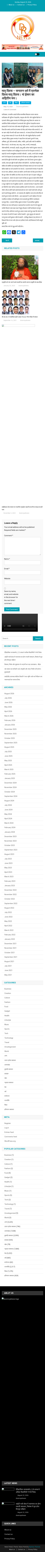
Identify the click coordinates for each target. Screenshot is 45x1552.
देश (10, 103)
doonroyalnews (22, 106)
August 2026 (9, 694)
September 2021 (10, 957)
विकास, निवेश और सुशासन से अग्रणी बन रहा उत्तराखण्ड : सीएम (22, 664)
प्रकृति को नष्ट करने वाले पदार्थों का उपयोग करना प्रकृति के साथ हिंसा (22, 282)
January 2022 (9, 939)
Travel (6, 1042)
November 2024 (10, 787)
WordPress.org (10, 1141)
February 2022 (9, 935)
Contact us (21, 5)
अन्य (4, 103)
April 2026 (8, 711)
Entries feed (9, 1132)
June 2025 (8, 756)
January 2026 (9, 725)
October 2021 (9, 953)
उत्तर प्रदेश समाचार (10, 1060)
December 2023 (10, 836)
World (6, 1051)
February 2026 (9, 720)
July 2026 (8, 698)
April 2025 (8, 765)
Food (6, 1007)
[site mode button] (37, 54)
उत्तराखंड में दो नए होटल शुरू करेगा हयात (39, 240)
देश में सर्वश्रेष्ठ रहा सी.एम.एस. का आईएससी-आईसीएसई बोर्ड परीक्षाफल (9, 240)
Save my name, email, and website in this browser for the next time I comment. (11, 597)
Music (6, 1024)
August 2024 (9, 801)
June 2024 (8, 810)
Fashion (7, 1002)
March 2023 (8, 877)
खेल (5, 1078)
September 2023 (10, 850)
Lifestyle (7, 1020)
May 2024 (8, 814)
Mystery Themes (34, 1547)
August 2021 (9, 961)
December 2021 (10, 944)
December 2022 (10, 890)
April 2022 (8, 926)
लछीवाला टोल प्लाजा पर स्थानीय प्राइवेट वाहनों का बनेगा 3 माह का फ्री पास (22, 508)
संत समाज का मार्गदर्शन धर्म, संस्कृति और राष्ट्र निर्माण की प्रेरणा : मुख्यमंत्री (23, 670)
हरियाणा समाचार (25, 103)
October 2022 (9, 899)
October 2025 (9, 738)
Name (7, 559)
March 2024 (8, 823)
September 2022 (10, 903)
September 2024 (10, 796)
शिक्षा (16, 103)
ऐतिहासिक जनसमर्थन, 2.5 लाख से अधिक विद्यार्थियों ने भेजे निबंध (23, 652)
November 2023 (10, 841)
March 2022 (8, 930)
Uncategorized (10, 1047)
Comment (8, 536)
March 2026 (8, 716)
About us (11, 5)
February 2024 (9, 827)
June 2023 (8, 863)
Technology (8, 1038)
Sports (6, 1029)
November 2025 (10, 734)
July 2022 (8, 912)
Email (7, 569)
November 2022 (10, 894)
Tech (6, 1033)
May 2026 (8, 707)
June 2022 (8, 917)
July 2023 (8, 859)
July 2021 (8, 966)
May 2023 (8, 868)
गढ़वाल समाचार (8, 1082)
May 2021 (8, 975)
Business (7, 989)
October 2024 (9, 792)
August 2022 (9, 908)
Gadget (7, 1011)
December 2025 (10, 729)
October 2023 (9, 845)
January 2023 (9, 886)
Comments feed (10, 1137)
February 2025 (9, 774)
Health (6, 1016)
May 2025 (8, 761)
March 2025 (8, 769)
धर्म (5, 1091)
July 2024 (8, 805)
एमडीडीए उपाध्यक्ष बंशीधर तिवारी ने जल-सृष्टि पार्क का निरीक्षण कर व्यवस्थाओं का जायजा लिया (23, 678)
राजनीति (6, 1100)
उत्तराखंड (7, 1065)
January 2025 (9, 778)
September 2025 (10, 743)
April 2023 (8, 872)
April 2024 (8, 819)
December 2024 (10, 783)
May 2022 (8, 921)
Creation (7, 993)
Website (7, 578)
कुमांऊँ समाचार (8, 1069)
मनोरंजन (6, 1096)
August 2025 (9, 747)
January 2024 (9, 832)
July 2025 (8, 752)
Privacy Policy (32, 5)
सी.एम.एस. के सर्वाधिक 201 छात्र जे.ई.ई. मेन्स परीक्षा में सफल (20, 317)
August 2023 (9, 854)
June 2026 (8, 702)
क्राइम (6, 1074)
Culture (7, 998)
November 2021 (10, 948)
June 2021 (8, 970)
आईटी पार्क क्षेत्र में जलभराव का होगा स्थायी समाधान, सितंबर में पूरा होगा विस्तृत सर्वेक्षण (23, 658)
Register (7, 1123)
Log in (6, 1128)
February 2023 (9, 881)
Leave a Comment (10, 109)
